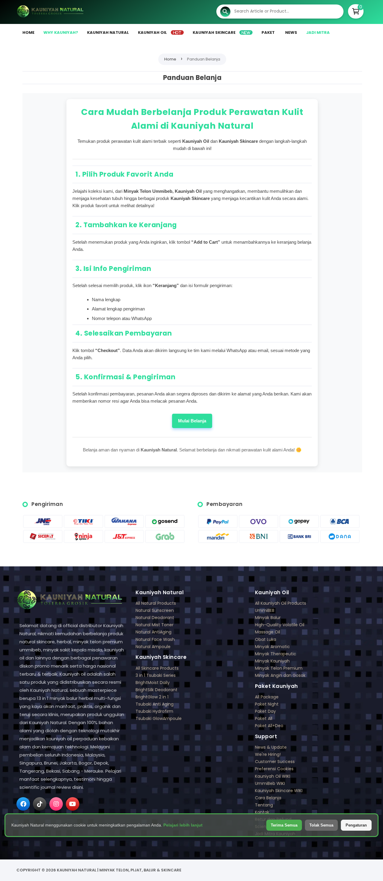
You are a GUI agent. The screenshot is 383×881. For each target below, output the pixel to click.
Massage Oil (267, 632)
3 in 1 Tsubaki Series (156, 675)
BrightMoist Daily (153, 683)
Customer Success (275, 762)
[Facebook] (23, 804)
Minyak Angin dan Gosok (280, 675)
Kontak (262, 812)
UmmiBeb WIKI (270, 784)
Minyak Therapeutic (275, 654)
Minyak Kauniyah (272, 661)
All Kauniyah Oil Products (280, 603)
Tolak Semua (321, 825)
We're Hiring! (268, 754)
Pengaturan (356, 825)
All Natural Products (156, 603)
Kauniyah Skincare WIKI (279, 791)
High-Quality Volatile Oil (279, 625)
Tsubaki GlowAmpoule (159, 719)
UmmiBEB (264, 610)
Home (170, 59)
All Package (267, 697)
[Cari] (225, 12)
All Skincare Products (157, 668)
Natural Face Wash (155, 640)
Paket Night (267, 704)
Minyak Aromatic (272, 647)
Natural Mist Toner (155, 625)
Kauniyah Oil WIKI (272, 776)
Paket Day (265, 711)
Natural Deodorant (155, 618)
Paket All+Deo (269, 726)
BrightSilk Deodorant (156, 690)
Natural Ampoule (153, 647)
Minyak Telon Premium (279, 668)
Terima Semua (284, 825)
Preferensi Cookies (274, 769)
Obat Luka (265, 640)
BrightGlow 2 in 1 (152, 697)
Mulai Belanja (192, 420)
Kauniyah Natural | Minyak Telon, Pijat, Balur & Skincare (119, 870)
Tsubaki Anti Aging (155, 704)
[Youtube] (72, 804)
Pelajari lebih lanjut (183, 825)
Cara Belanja (268, 798)
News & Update (271, 747)
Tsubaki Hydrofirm (154, 711)
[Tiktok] (39, 804)
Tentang (264, 805)
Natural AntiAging (153, 632)
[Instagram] (56, 804)
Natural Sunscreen (155, 610)
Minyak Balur (268, 618)
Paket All (263, 719)
